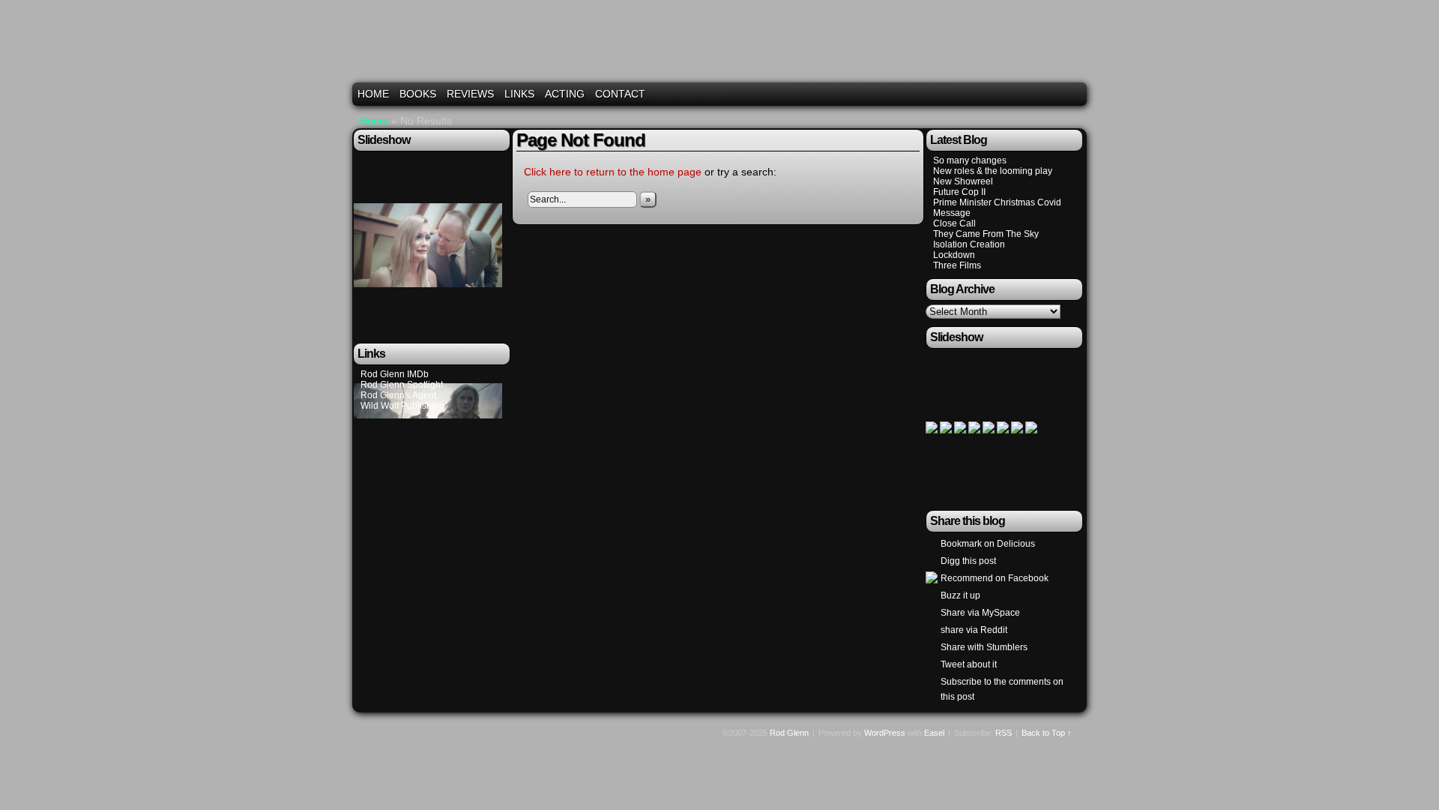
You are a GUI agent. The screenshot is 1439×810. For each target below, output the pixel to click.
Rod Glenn (721, 47)
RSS (1075, 94)
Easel (934, 732)
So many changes (970, 160)
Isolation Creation (969, 244)
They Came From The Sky (986, 234)
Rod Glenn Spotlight (401, 385)
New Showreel (963, 181)
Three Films (957, 265)
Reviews (470, 94)
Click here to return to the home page (613, 172)
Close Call (954, 223)
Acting (565, 94)
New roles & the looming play (992, 171)
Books (417, 94)
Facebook (1056, 94)
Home (373, 94)
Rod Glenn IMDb (394, 374)
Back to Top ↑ (1047, 732)
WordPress (884, 732)
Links (519, 94)
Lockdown (954, 255)
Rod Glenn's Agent (398, 395)
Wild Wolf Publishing (402, 405)
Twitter (1037, 94)
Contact (620, 94)
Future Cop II (959, 192)
